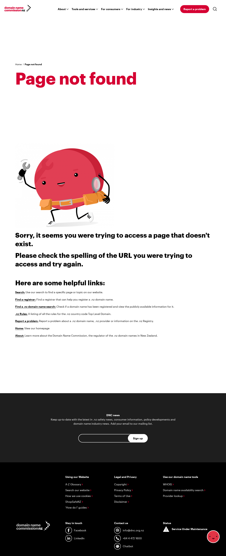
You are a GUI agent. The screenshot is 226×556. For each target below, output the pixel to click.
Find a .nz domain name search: (35, 306)
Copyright (120, 484)
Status (167, 523)
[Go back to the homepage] (17, 8)
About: (19, 335)
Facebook (80, 530)
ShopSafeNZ (73, 501)
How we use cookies (78, 495)
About (62, 9)
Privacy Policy (123, 490)
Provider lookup (173, 495)
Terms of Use (122, 495)
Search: (20, 292)
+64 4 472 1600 (132, 538)
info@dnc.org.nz (133, 530)
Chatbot (128, 546)
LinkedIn (79, 538)
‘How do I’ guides (76, 507)
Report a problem (194, 9)
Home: (19, 328)
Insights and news (159, 9)
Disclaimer (121, 501)
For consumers (110, 9)
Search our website (77, 490)
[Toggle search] (216, 9)
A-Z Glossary (73, 484)
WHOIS (168, 484)
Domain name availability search (183, 490)
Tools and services (83, 9)
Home (18, 64)
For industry (134, 9)
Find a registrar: (25, 299)
